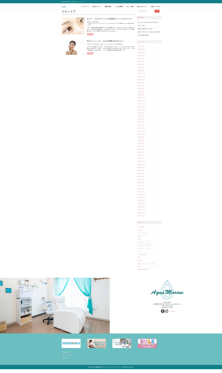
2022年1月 (141, 155)
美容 (102, 44)
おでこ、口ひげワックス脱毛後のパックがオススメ (109, 19)
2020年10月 (141, 200)
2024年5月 (141, 85)
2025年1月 (141, 70)
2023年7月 (141, 116)
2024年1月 (141, 98)
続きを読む (90, 34)
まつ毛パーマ (112, 44)
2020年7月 (141, 209)
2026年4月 (141, 49)
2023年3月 (141, 122)
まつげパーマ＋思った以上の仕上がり (148, 22)
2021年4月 (141, 182)
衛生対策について (67, 352)
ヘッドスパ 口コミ (143, 242)
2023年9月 (141, 110)
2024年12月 (141, 73)
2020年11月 (141, 197)
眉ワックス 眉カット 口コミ (146, 263)
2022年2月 (141, 152)
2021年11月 (141, 161)
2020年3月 (141, 213)
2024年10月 (141, 76)
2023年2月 (141, 125)
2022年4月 (141, 146)
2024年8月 (141, 79)
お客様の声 (141, 227)
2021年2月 (141, 188)
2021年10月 (141, 164)
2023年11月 (141, 104)
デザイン (140, 236)
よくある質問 (119, 6)
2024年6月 (141, 82)
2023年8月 (141, 113)
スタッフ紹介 (130, 6)
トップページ (85, 6)
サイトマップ (65, 358)
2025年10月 (141, 55)
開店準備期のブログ (143, 269)
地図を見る (173, 311)
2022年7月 (141, 140)
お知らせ (90, 23)
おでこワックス (96, 23)
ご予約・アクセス (155, 6)
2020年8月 (141, 206)
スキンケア (103, 23)
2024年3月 (141, 91)
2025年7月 (141, 61)
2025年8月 (141, 58)
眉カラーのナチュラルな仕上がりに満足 (149, 32)
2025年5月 (141, 64)
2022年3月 (141, 149)
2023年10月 (141, 107)
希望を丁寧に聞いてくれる (145, 28)
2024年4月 (141, 88)
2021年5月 (141, 179)
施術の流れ (108, 6)
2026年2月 (141, 52)
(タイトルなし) (142, 25)
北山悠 (88, 21)
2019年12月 (141, 216)
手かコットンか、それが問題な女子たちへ (105, 41)
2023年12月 (141, 101)
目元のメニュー (96, 6)
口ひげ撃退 (119, 23)
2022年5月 (141, 143)
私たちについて (142, 6)
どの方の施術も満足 (143, 35)
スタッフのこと (142, 233)
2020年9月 (141, 203)
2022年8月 (141, 137)
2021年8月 (141, 170)
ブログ (140, 239)
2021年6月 (141, 176)
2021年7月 (141, 173)
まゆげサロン (113, 23)
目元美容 (118, 44)
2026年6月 (141, 46)
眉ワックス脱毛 (126, 23)
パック (108, 23)
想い (139, 257)
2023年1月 (141, 128)
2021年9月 (141, 167)
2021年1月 (141, 191)
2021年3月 (141, 185)
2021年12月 (141, 158)
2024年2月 (141, 94)
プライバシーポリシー (68, 355)
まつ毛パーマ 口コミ (144, 248)
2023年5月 (141, 119)
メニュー (140, 251)
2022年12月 (141, 131)
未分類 (140, 260)
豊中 (90, 25)
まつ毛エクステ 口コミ (145, 245)
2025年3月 (141, 67)
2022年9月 (141, 134)
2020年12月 (141, 194)
